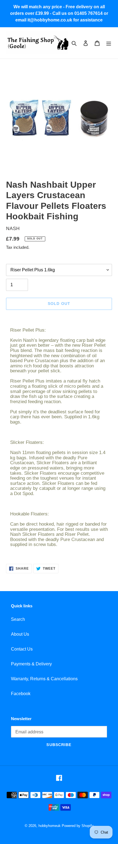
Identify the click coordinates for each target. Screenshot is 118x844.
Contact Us (22, 649)
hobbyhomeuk (49, 826)
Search (18, 619)
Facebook (20, 693)
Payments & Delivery (31, 664)
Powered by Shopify (78, 826)
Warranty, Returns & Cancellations (44, 678)
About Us (20, 634)
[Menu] (108, 43)
